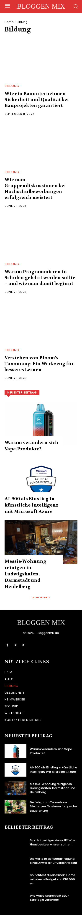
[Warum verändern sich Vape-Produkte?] (41, 423)
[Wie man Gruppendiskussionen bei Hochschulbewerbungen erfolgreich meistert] (41, 144)
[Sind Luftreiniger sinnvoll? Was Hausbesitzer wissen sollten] (15, 842)
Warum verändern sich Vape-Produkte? (52, 751)
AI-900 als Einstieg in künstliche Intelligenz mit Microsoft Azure (31, 505)
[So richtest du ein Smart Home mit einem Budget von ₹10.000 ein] (15, 879)
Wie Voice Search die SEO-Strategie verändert (49, 897)
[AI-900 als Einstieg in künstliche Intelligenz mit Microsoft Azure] (41, 479)
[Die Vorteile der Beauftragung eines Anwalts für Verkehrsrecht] (15, 861)
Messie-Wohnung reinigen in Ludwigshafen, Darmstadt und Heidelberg (25, 573)
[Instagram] (15, 645)
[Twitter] (23, 645)
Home (9, 22)
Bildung (12, 85)
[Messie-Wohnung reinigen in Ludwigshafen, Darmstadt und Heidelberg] (41, 542)
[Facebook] (7, 645)
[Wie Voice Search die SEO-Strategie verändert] (15, 898)
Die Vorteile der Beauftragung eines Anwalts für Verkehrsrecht (53, 861)
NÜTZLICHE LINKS (27, 661)
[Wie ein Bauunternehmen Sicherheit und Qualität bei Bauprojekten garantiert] (41, 58)
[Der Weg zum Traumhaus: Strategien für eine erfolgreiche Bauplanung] (15, 807)
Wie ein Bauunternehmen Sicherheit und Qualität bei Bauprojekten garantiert (37, 99)
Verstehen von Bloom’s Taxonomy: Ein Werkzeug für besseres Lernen (39, 363)
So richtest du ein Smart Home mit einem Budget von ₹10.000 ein (52, 879)
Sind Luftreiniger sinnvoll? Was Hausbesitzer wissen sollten (52, 842)
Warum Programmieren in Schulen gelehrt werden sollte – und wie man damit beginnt (40, 277)
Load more (39, 597)
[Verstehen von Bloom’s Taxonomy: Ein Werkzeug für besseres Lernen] (41, 322)
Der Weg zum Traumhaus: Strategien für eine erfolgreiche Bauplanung (53, 806)
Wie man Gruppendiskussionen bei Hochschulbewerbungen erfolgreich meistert (35, 188)
